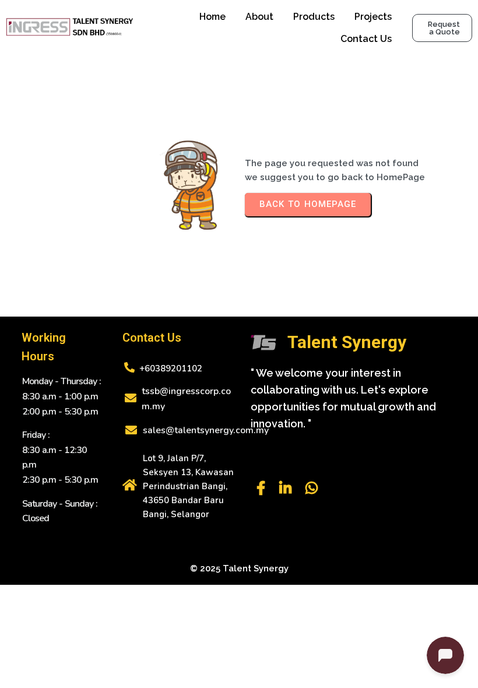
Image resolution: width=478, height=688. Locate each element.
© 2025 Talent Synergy (239, 568)
